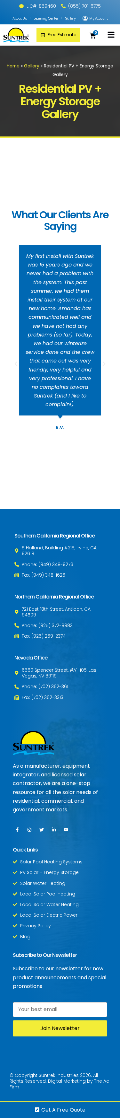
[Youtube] (65, 829)
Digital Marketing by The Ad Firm (59, 1084)
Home (13, 66)
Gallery (70, 18)
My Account (98, 18)
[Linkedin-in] (53, 829)
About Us (19, 18)
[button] (111, 34)
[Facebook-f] (17, 829)
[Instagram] (29, 829)
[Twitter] (41, 829)
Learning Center (46, 18)
